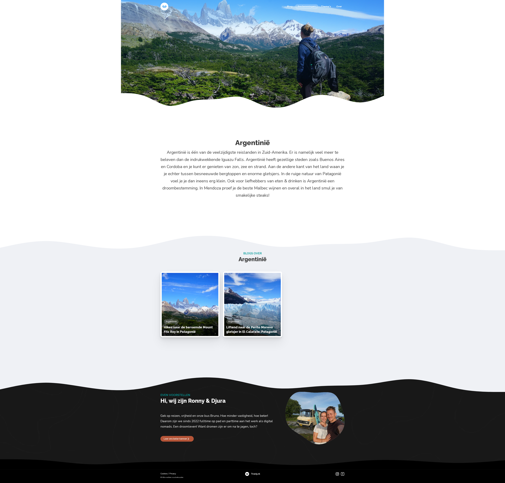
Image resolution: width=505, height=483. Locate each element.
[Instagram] (336, 475)
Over (339, 6)
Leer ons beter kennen (175, 439)
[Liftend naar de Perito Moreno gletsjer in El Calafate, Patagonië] (252, 304)
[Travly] (164, 7)
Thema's (326, 6)
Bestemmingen (307, 6)
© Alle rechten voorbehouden (171, 477)
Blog (289, 6)
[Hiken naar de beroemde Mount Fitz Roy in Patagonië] (190, 304)
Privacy (172, 473)
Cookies (164, 473)
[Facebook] (342, 475)
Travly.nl (255, 474)
